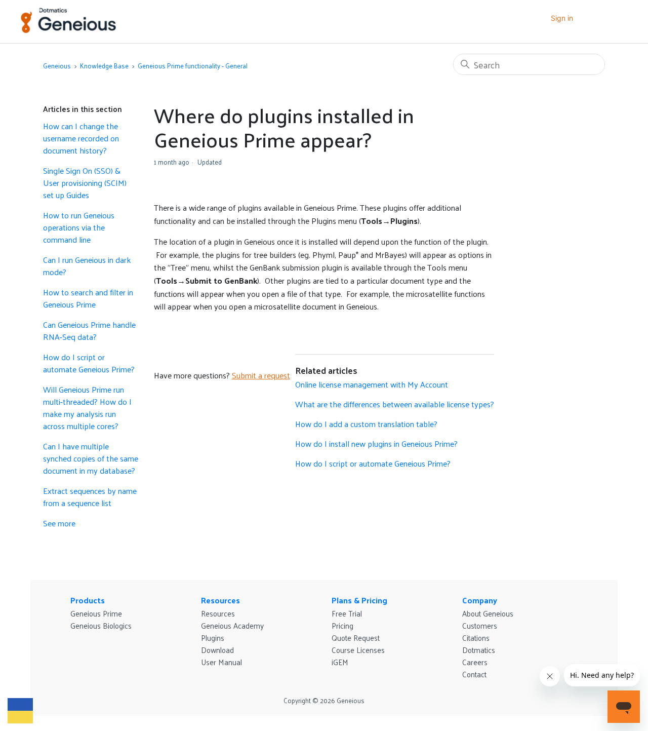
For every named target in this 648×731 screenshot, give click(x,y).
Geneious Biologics (101, 625)
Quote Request (356, 637)
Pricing (342, 625)
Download (217, 650)
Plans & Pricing (359, 600)
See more (59, 523)
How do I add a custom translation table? (366, 423)
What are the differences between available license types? (394, 404)
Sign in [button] (562, 18)
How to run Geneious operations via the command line (78, 227)
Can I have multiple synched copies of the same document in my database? (90, 458)
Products (87, 600)
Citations (476, 637)
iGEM (340, 662)
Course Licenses (358, 650)
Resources (220, 600)
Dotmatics (478, 650)
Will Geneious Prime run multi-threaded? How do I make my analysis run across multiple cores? (87, 407)
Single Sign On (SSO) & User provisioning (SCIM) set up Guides (85, 183)
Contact (474, 674)
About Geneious (487, 613)
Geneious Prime (96, 613)
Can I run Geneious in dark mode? (87, 266)
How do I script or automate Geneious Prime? (89, 363)
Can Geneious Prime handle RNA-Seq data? (89, 331)
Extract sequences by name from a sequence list (90, 497)
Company (479, 600)
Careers (475, 662)
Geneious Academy (232, 625)
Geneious (57, 65)
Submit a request (261, 375)
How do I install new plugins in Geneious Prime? (376, 443)
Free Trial (347, 613)
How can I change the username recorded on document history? (81, 138)
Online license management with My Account (371, 384)
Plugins (212, 637)
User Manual (221, 662)
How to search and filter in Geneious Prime (88, 298)
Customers (479, 625)
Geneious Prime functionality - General (193, 65)
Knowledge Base (104, 65)
